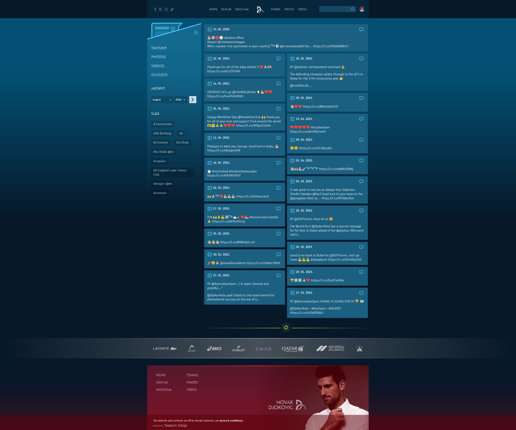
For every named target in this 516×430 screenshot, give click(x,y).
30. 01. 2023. (221, 255)
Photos (158, 57)
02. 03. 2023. (221, 188)
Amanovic (160, 193)
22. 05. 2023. (221, 59)
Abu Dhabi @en (163, 152)
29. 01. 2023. (304, 272)
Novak (226, 9)
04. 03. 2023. (304, 181)
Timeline (159, 48)
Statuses (159, 75)
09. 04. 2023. (304, 140)
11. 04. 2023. (221, 138)
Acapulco (159, 161)
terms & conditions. (231, 420)
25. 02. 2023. (221, 234)
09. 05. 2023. (304, 98)
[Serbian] (362, 9)
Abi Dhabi (182, 143)
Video (302, 9)
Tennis (275, 9)
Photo (289, 9)
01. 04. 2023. (304, 160)
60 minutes (160, 143)
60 (181, 133)
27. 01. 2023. (221, 275)
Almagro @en (162, 184)
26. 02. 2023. (304, 211)
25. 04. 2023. (221, 109)
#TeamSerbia (162, 124)
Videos (157, 66)
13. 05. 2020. (221, 29)
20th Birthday (162, 133)
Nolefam (242, 9)
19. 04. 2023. (304, 119)
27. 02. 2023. (221, 209)
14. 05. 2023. (221, 84)
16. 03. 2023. (221, 163)
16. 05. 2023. (304, 59)
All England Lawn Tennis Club (169, 172)
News (213, 9)
